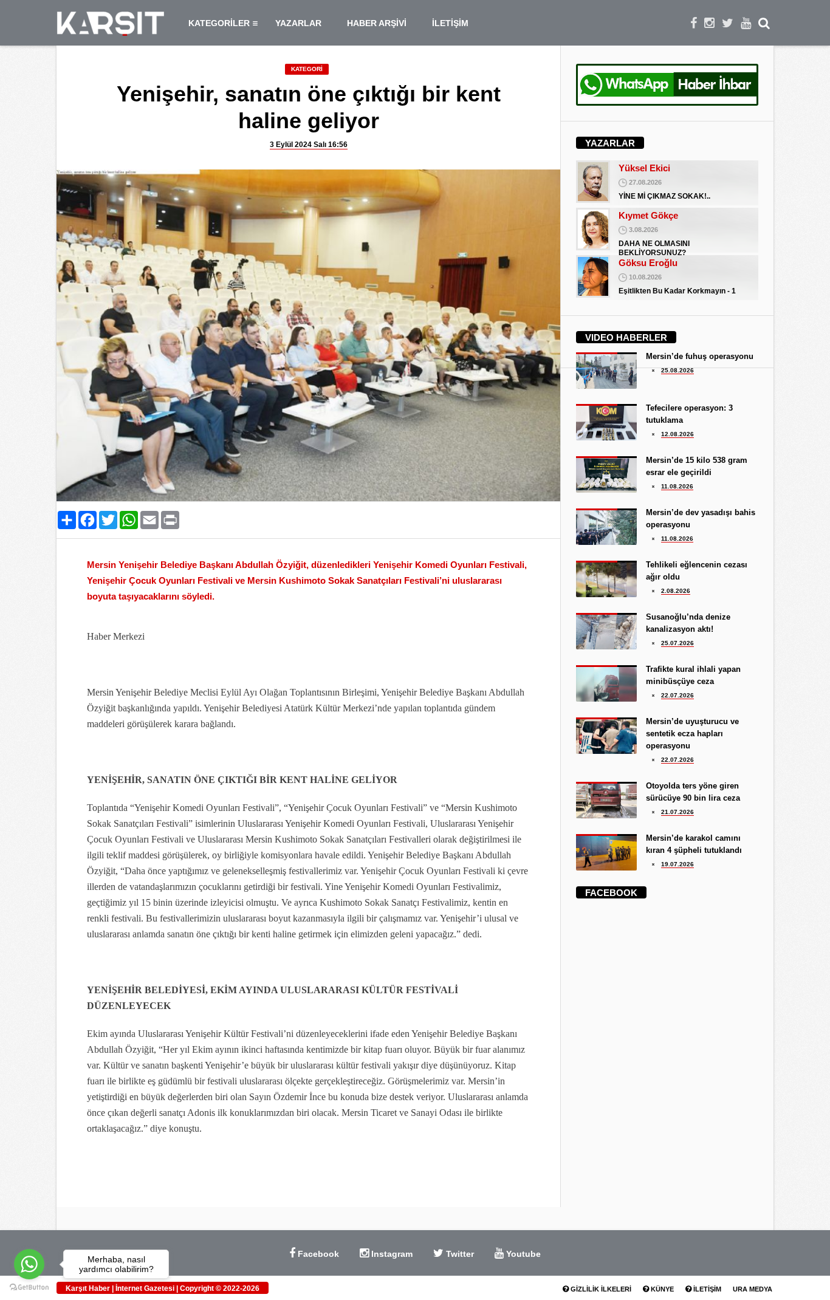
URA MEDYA (752, 1289)
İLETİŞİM (450, 23)
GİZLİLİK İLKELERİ (600, 1289)
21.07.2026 (677, 812)
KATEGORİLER (219, 23)
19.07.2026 (677, 864)
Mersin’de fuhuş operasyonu (699, 356)
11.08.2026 (677, 486)
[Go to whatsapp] (29, 1264)
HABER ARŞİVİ (376, 23)
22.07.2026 (677, 695)
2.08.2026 (675, 590)
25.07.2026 (677, 643)
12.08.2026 (677, 434)
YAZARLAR (298, 23)
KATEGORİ (307, 69)
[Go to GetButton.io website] (29, 1287)
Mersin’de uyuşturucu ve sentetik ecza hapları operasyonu (692, 733)
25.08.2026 (677, 370)
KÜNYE (661, 1289)
